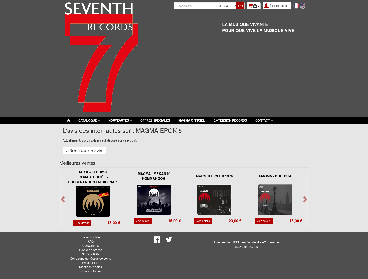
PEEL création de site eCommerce (255, 242)
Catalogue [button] (88, 120)
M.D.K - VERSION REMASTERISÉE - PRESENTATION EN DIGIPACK (93, 177)
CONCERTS (90, 245)
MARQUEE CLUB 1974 (214, 176)
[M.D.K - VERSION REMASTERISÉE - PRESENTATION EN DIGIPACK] (93, 201)
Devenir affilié (91, 237)
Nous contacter (90, 271)
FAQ (91, 241)
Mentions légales (90, 267)
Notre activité (90, 254)
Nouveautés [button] (119, 120)
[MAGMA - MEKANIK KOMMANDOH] (154, 199)
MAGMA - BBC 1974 (275, 176)
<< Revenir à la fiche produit (84, 150)
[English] (302, 5)
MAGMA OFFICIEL (191, 120)
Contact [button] (263, 120)
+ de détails (82, 223)
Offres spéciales (155, 120)
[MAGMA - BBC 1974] (275, 199)
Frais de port (90, 262)
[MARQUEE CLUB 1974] (214, 199)
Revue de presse (90, 250)
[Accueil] (68, 120)
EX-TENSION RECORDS (230, 120)
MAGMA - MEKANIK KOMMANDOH (154, 176)
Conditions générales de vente (90, 258)
